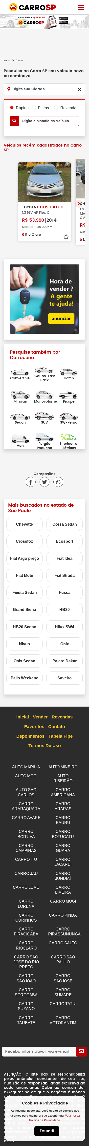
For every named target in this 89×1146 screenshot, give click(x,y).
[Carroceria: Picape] (68, 394)
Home (7, 60)
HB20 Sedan (24, 627)
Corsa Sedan (64, 524)
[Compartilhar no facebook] (31, 482)
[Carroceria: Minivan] (20, 394)
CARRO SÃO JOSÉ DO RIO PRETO (26, 962)
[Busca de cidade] (79, 89)
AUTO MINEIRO (62, 767)
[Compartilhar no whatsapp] (56, 482)
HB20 (64, 609)
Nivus (24, 644)
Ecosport (64, 541)
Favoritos (34, 726)
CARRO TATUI (63, 1004)
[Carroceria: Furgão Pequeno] (44, 436)
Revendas (62, 716)
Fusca (64, 592)
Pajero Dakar (64, 661)
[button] (79, 204)
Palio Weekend (25, 678)
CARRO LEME (26, 887)
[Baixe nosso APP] (44, 21)
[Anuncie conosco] (44, 299)
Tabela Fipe (60, 736)
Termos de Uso (44, 745)
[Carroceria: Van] (20, 438)
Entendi (47, 1131)
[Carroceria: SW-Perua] (68, 415)
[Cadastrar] (81, 1052)
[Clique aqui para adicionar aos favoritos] (66, 237)
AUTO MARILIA (26, 767)
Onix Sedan (24, 661)
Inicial (22, 716)
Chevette (24, 524)
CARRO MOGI (63, 901)
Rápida (22, 108)
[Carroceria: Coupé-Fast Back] (44, 369)
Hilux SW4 (64, 627)
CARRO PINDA (63, 915)
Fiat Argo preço (24, 558)
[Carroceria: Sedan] (20, 415)
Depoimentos (30, 736)
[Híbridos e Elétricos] (68, 436)
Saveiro (64, 678)
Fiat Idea (64, 558)
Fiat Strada (64, 575)
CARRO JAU (26, 873)
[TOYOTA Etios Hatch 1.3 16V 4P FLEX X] (44, 182)
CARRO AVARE (26, 818)
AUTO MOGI (26, 776)
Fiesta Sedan (24, 592)
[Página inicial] (80, 7)
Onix (64, 644)
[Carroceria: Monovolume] (44, 394)
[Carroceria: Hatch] (68, 371)
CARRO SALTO (63, 943)
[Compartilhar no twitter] (42, 482)
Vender (40, 716)
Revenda (68, 108)
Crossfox (24, 541)
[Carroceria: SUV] (44, 415)
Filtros (43, 108)
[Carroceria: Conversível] (20, 371)
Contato (56, 726)
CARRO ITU (26, 859)
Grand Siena (24, 609)
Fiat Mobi (24, 575)
